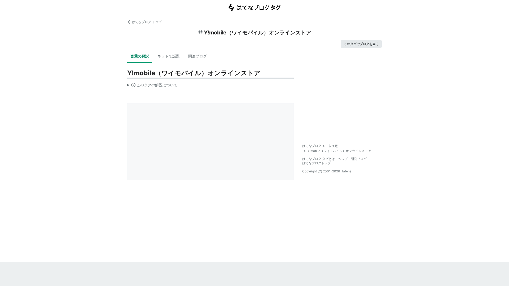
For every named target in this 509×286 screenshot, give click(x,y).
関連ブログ (197, 56)
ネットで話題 (168, 56)
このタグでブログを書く (361, 44)
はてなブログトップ (316, 163)
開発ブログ (359, 159)
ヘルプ (343, 159)
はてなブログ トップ (146, 22)
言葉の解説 (139, 56)
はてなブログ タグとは (318, 159)
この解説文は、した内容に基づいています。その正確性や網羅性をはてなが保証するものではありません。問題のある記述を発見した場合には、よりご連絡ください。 (152, 86)
